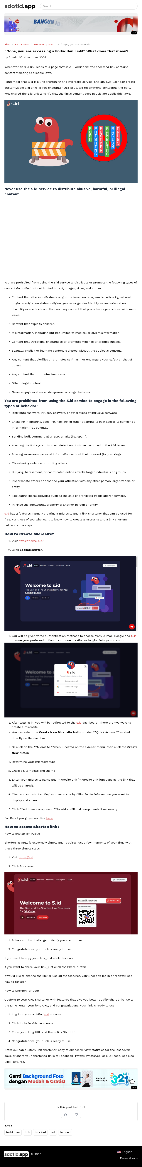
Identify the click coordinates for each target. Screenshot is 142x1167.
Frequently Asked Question (45, 44)
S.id (79, 722)
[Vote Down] (76, 1115)
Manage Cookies (129, 1158)
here (49, 818)
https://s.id (26, 857)
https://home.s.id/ (31, 541)
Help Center (22, 44)
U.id (134, 636)
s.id (6, 513)
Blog (7, 44)
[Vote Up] (65, 1115)
